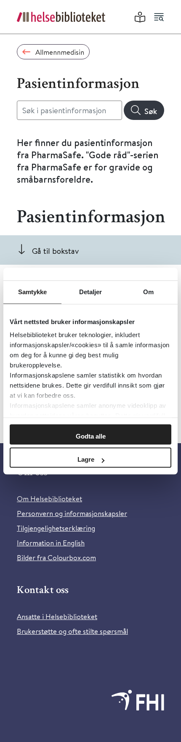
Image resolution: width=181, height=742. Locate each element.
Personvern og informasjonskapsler (72, 513)
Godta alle (91, 436)
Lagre (85, 459)
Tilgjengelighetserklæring (56, 528)
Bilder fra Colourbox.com (56, 557)
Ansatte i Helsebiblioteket (57, 616)
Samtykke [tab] (32, 291)
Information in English (51, 543)
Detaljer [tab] (90, 291)
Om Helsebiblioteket (49, 498)
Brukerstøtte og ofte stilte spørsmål (72, 631)
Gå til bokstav (55, 250)
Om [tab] (148, 291)
